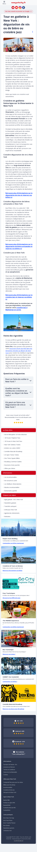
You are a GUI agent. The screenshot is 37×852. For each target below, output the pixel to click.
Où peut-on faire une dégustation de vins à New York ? (15, 404)
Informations (7, 761)
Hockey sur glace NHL (9, 802)
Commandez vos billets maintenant (13, 543)
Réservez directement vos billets (12, 570)
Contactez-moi (7, 830)
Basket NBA (6, 800)
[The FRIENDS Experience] (18, 609)
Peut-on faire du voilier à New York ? (16, 380)
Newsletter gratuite (10, 503)
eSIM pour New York (10, 510)
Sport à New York (8, 797)
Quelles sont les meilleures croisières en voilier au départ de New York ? (16, 392)
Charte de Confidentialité (10, 772)
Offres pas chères (9, 468)
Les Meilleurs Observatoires (12, 484)
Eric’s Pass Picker (7, 820)
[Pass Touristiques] (18, 582)
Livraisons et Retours (9, 767)
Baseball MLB (6, 805)
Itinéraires (7, 516)
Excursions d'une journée (12, 465)
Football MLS (6, 810)
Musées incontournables (11, 487)
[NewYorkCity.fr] (18, 2)
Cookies (5, 774)
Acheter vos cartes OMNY (12, 448)
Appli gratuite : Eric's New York (13, 499)
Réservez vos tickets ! (9, 654)
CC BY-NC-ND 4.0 (18, 840)
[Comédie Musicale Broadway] (18, 693)
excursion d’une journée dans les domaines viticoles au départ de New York (19, 351)
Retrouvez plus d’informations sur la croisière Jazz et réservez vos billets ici (19, 297)
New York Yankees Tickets (12, 445)
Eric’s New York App (8, 818)
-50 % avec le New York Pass (13, 441)
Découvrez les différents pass (11, 598)
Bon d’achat (6, 825)
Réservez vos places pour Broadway (13, 709)
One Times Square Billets (12, 458)
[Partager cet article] (32, 32)
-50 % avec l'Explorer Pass (12, 438)
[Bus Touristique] (18, 638)
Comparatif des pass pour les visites (13, 782)
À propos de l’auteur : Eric (10, 764)
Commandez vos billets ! (10, 681)
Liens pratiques (8, 814)
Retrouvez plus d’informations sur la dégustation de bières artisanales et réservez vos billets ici (19, 246)
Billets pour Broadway (9, 785)
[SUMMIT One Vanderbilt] (18, 666)
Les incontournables (10, 477)
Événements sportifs (10, 491)
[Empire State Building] (18, 527)
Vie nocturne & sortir (10, 480)
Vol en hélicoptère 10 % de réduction (15, 434)
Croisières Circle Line (9, 790)
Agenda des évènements (11, 513)
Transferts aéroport (10, 506)
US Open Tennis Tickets (11, 455)
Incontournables (7, 787)
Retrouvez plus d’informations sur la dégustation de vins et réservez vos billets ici (19, 195)
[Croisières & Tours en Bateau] (18, 555)
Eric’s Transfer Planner (9, 823)
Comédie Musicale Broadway (13, 451)
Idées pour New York (9, 779)
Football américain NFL (9, 807)
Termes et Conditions (9, 769)
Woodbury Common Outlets (13, 462)
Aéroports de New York (9, 792)
